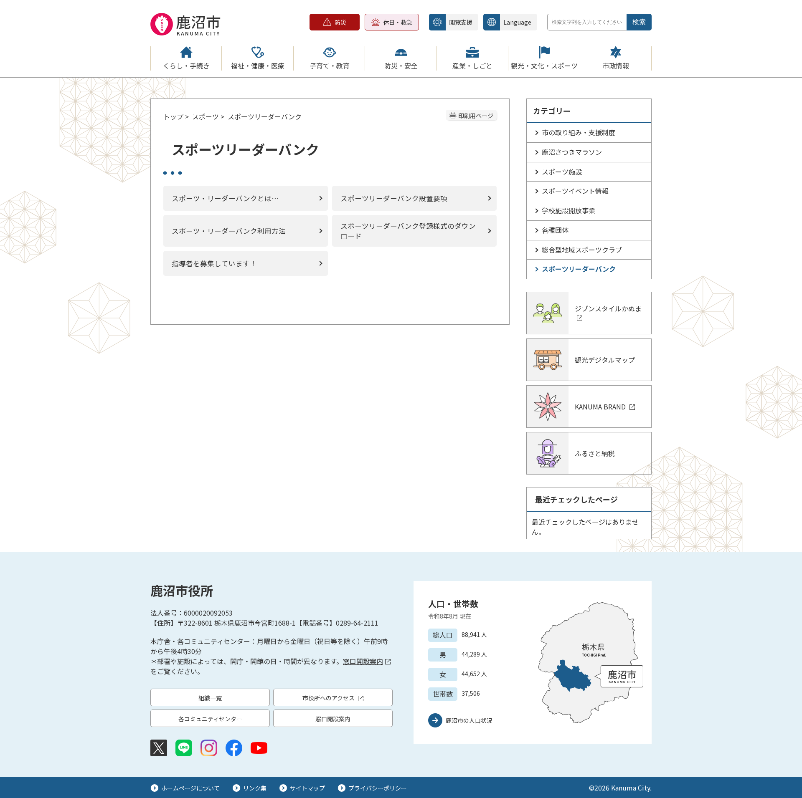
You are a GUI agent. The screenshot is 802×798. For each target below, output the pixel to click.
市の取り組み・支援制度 (578, 132)
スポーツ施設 (562, 172)
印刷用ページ (475, 115)
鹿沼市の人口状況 (469, 720)
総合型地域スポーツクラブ (582, 250)
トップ (173, 116)
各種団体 (555, 230)
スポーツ (205, 116)
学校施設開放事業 (568, 210)
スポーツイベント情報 (575, 191)
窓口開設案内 (363, 661)
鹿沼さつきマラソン (572, 152)
